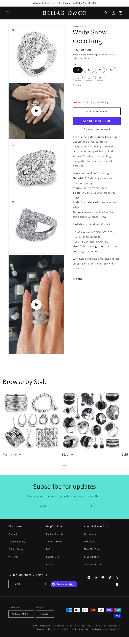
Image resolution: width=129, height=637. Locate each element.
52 (77, 70)
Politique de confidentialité (46, 629)
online (94, 251)
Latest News (52, 556)
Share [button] (79, 278)
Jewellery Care (54, 541)
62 (89, 77)
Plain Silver (10, 454)
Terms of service (93, 564)
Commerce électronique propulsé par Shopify (72, 626)
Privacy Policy (91, 556)
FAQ (48, 549)
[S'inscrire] (91, 506)
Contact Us (14, 534)
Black (66, 454)
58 (111, 70)
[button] (7, 13)
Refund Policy (15, 549)
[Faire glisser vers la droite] (72, 465)
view (103, 217)
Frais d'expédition (95, 54)
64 (100, 77)
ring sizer (97, 246)
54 (89, 70)
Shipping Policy (16, 541)
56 (100, 70)
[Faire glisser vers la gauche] (57, 465)
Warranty (13, 556)
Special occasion (91, 202)
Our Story (89, 541)
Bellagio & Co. (46, 626)
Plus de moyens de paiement (97, 129)
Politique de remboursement (108, 626)
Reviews (50, 564)
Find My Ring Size (55, 534)
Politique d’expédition (96, 629)
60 (77, 77)
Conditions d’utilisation (72, 629)
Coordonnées (115, 629)
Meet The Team (92, 549)
